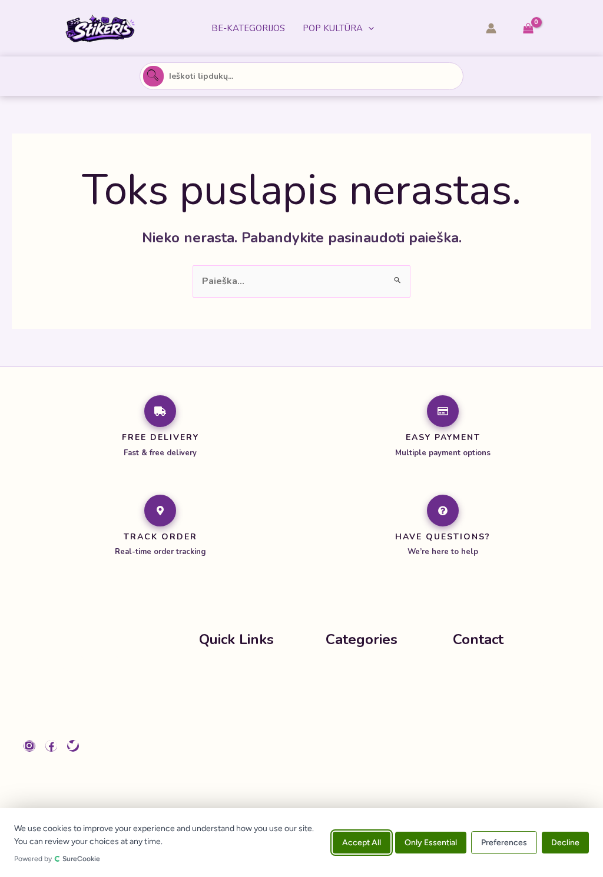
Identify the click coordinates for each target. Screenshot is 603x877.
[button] (368, 28)
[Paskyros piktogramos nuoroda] (491, 28)
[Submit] (153, 76)
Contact (216, 742)
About (213, 718)
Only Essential (431, 843)
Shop (211, 695)
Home (212, 671)
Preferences (504, 843)
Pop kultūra (333, 28)
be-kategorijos (248, 28)
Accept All (361, 843)
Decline (565, 843)
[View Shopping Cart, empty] (528, 28)
